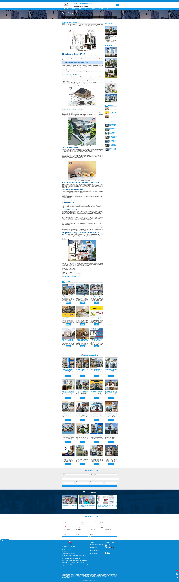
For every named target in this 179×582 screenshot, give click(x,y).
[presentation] (62, 502)
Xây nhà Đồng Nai (71, 576)
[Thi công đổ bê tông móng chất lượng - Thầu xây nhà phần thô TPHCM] (68, 311)
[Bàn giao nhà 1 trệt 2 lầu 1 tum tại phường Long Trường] (82, 385)
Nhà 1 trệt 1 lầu (112, 576)
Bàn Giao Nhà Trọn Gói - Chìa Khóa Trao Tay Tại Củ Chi (68, 457)
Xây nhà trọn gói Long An (89, 576)
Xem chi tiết (68, 302)
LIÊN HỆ (108, 8)
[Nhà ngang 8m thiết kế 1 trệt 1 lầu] (107, 129)
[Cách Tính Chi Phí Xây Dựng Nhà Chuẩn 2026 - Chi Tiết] (96, 289)
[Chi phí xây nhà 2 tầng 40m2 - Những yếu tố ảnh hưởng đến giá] (111, 63)
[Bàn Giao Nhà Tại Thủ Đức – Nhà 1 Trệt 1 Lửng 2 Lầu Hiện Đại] (82, 450)
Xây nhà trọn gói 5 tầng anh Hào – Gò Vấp (107, 505)
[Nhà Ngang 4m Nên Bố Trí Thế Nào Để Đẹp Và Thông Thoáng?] (68, 289)
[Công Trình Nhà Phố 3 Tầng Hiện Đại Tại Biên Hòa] (96, 363)
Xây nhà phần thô (74, 574)
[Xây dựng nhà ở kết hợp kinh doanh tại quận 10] (107, 137)
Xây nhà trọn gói (72, 62)
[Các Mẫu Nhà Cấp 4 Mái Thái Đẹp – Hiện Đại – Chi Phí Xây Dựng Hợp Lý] (68, 333)
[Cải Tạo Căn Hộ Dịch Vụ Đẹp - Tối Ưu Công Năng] (107, 145)
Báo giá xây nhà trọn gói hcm (98, 574)
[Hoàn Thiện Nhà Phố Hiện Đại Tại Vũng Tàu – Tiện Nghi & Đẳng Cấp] (82, 428)
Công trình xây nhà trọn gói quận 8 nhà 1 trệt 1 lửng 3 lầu (82, 414)
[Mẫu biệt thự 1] (111, 98)
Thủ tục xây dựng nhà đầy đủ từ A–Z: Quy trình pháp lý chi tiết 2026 (82, 296)
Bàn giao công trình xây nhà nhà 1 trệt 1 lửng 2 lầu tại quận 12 (96, 457)
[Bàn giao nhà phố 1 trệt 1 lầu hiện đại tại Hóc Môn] (111, 450)
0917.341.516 (6, 540)
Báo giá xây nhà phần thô (108, 574)
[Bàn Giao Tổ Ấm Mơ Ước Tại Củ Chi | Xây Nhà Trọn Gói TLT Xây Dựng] (111, 428)
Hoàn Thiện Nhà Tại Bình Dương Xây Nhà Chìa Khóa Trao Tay (96, 392)
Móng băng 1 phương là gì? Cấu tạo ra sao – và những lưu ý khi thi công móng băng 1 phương (96, 318)
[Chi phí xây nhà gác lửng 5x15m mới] (107, 133)
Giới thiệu (73, 8)
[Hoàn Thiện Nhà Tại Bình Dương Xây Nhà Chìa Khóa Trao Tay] (96, 385)
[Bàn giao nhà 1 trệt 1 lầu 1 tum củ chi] (68, 406)
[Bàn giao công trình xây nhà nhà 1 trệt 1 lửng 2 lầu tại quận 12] (96, 450)
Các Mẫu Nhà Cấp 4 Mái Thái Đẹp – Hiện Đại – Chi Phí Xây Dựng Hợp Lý (68, 340)
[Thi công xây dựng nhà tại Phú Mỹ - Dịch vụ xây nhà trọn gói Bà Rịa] (96, 406)
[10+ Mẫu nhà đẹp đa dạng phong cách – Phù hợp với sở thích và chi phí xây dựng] (111, 88)
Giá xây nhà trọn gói (85, 575)
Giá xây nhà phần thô (93, 575)
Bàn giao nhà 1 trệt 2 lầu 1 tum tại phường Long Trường (82, 392)
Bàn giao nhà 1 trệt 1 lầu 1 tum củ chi (68, 414)
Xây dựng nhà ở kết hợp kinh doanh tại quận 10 (113, 137)
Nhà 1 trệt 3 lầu (67, 577)
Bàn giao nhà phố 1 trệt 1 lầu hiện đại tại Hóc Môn (111, 457)
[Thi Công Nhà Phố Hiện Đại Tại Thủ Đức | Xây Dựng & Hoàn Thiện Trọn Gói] (111, 406)
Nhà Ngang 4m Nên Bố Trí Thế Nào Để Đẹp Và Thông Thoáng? (68, 296)
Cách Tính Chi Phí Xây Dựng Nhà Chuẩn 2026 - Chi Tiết (96, 296)
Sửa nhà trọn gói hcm (78, 575)
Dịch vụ (80, 8)
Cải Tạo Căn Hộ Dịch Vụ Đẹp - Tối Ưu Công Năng (112, 145)
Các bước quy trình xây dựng (94, 553)
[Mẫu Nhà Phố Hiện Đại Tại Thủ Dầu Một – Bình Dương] (111, 363)
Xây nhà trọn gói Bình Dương (80, 576)
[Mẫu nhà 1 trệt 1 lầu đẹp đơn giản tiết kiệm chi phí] (111, 73)
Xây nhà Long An (97, 576)
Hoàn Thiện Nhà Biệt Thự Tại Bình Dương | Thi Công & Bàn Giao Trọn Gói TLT (111, 392)
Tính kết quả (89, 536)
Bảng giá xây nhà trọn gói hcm (102, 575)
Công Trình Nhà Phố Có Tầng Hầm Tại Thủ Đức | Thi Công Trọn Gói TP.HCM (68, 392)
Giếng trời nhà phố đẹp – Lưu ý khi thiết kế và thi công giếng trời (82, 318)
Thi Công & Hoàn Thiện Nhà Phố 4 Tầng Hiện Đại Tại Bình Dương (68, 436)
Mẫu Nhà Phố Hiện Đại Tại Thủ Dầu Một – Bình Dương (111, 370)
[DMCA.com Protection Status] (109, 547)
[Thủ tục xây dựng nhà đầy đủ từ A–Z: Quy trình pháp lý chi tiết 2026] (82, 289)
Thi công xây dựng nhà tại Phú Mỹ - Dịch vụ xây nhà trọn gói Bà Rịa (96, 414)
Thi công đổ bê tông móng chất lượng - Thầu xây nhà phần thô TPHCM (68, 318)
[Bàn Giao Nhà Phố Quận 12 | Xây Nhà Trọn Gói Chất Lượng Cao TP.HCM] (96, 428)
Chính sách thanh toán (93, 547)
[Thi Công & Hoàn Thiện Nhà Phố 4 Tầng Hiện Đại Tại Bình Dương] (68, 428)
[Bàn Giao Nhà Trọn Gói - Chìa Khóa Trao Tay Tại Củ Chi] (68, 450)
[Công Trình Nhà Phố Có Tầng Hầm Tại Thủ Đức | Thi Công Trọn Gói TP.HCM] (68, 385)
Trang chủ (66, 8)
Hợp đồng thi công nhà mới (94, 550)
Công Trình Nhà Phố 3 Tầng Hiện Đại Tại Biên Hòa (96, 370)
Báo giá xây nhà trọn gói (89, 574)
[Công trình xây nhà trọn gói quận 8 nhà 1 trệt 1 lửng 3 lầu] (82, 406)
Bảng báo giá (92, 8)
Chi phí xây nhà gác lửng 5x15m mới (112, 133)
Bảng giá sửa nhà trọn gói (70, 575)
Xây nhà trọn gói (67, 574)
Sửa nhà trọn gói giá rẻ (81, 574)
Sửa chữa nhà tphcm (111, 575)
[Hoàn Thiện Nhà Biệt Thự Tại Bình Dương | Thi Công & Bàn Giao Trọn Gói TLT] (111, 385)
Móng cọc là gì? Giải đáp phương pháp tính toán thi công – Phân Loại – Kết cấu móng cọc (82, 340)
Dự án (86, 8)
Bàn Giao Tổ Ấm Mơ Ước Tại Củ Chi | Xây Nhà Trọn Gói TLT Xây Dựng (111, 436)
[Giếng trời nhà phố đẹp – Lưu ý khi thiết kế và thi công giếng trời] (82, 311)
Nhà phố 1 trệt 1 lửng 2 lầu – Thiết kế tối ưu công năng (113, 149)
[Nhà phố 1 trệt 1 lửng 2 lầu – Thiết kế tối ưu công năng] (107, 149)
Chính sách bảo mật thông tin (98, 544)
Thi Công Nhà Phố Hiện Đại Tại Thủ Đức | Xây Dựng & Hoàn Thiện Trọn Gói (111, 414)
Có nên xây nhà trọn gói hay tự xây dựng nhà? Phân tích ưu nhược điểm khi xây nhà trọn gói (96, 340)
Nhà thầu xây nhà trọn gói (104, 576)
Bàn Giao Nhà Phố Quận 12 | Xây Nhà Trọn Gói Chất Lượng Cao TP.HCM (96, 436)
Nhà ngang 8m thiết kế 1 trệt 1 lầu (113, 129)
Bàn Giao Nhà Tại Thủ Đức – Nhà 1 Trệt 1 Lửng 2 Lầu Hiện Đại (82, 457)
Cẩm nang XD (101, 8)
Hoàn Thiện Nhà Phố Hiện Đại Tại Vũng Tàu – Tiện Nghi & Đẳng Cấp (82, 436)
